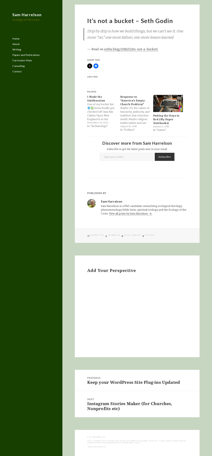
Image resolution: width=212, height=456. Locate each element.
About (16, 43)
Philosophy (149, 235)
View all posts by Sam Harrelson (129, 213)
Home (15, 38)
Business (127, 235)
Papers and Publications (26, 54)
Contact (17, 71)
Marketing (136, 235)
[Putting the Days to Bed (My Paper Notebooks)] (168, 103)
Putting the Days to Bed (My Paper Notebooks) (166, 119)
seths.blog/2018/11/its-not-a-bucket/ (131, 49)
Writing (16, 49)
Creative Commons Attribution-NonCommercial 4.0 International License (136, 442)
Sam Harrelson (27, 14)
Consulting (18, 65)
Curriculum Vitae (22, 60)
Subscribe (164, 156)
